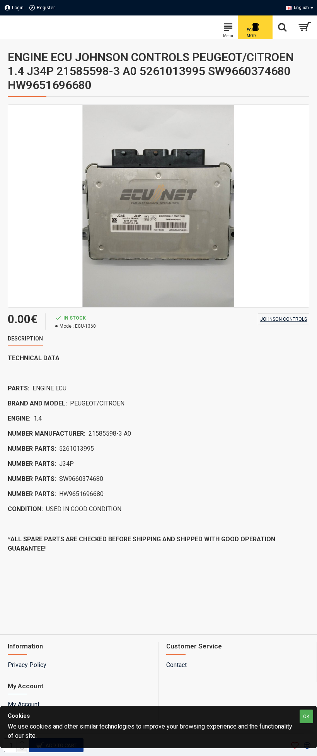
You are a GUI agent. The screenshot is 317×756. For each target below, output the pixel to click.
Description (25, 338)
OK (306, 716)
